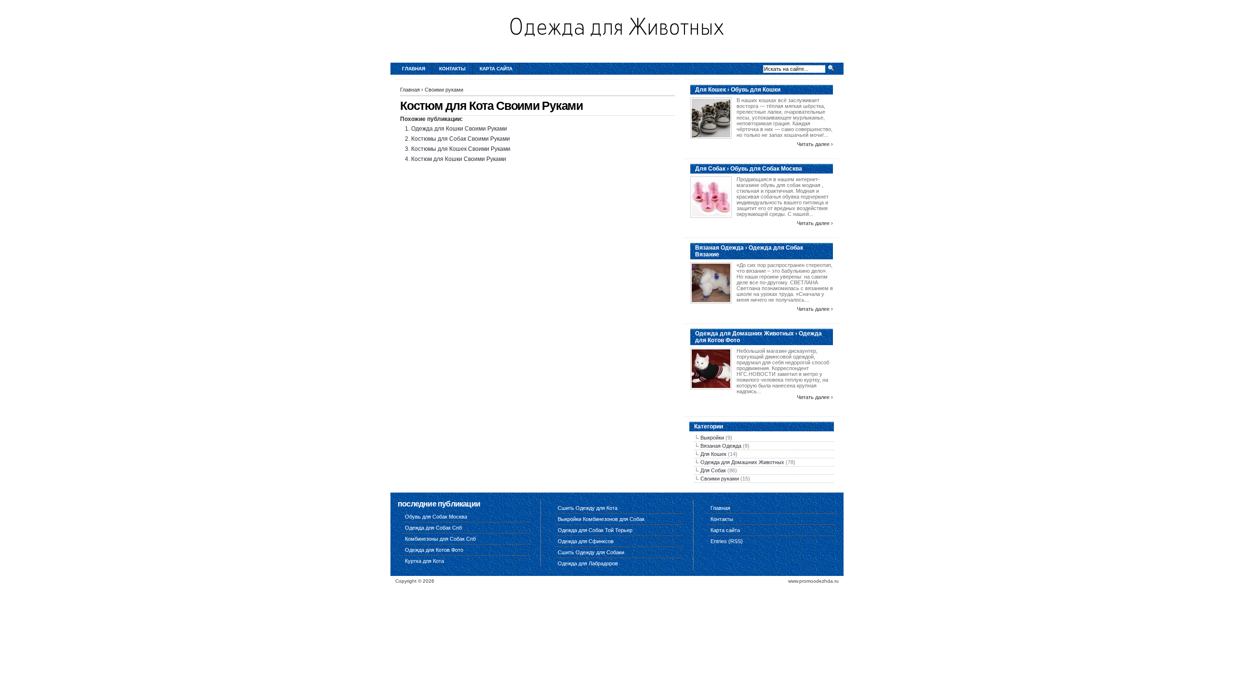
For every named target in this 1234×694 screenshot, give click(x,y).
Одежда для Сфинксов (586, 541)
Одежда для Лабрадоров (588, 563)
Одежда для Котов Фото (434, 550)
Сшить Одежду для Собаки (591, 552)
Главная (413, 68)
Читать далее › (815, 144)
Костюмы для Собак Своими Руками (460, 138)
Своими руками (444, 90)
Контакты (452, 68)
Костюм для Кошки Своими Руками (458, 159)
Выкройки (712, 437)
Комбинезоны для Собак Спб (440, 539)
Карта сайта (496, 68)
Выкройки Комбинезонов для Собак (601, 519)
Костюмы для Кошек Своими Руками (460, 149)
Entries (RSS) (727, 541)
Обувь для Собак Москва (436, 517)
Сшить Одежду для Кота (587, 508)
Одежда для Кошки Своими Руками (459, 128)
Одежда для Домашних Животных (742, 462)
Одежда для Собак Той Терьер (595, 530)
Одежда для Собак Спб (433, 528)
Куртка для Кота (424, 561)
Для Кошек (713, 454)
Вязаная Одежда (720, 446)
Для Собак (713, 470)
